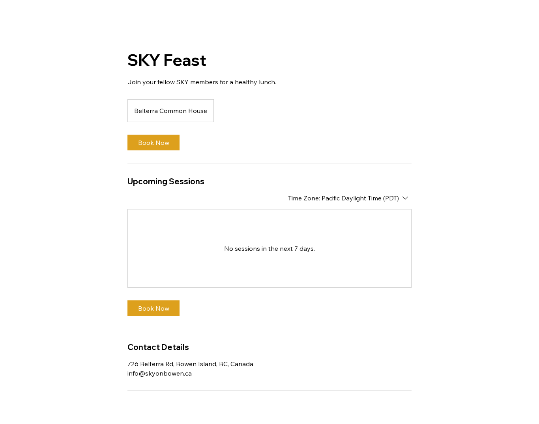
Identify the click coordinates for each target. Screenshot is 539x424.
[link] (153, 142)
